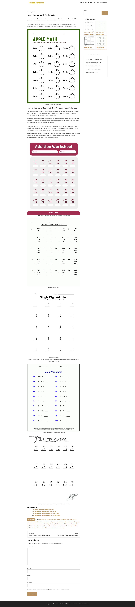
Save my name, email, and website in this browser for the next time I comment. (49, 589)
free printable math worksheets (47, 519)
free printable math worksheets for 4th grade (39, 524)
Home (82, 3)
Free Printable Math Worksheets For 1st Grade (46, 513)
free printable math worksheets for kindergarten (62, 526)
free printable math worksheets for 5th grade (64, 524)
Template (96, 3)
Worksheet (103, 3)
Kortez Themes (85, 604)
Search (85, 10)
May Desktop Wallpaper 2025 (93, 62)
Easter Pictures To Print (92, 72)
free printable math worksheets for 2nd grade (43, 522)
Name (29, 568)
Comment (30, 547)
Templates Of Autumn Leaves (94, 59)
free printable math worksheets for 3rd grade (67, 522)
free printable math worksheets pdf (55, 528)
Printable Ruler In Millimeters (93, 69)
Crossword (88, 3)
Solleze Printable (36, 3)
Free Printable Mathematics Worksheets (44, 511)
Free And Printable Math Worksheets (43, 509)
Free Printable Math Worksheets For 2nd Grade (46, 515)
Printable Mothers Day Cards (93, 66)
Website (29, 582)
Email (29, 575)
